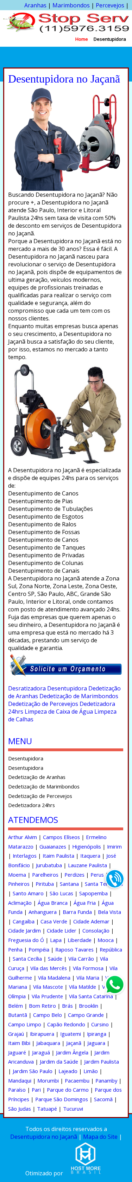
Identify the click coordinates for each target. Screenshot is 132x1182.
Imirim (114, 846)
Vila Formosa (88, 968)
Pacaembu (77, 1080)
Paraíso (17, 1089)
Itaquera (90, 855)
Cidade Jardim (24, 930)
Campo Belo (47, 1014)
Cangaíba (23, 921)
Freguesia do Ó (26, 939)
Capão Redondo (66, 1024)
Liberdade (80, 939)
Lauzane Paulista (87, 865)
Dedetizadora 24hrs (31, 804)
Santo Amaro (28, 893)
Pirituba (45, 883)
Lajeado (67, 1070)
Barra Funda (77, 911)
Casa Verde (53, 921)
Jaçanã (73, 1042)
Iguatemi (70, 1033)
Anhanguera (43, 911)
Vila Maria (87, 977)
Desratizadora (27, 688)
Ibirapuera (42, 1033)
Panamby (106, 1080)
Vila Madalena (54, 977)
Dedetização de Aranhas (36, 776)
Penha (15, 949)
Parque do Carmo (68, 1089)
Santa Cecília (27, 958)
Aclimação (20, 902)
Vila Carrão (81, 958)
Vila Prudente (47, 996)
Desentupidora (110, 39)
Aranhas (35, 5)
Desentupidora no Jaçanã (43, 1137)
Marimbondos (71, 5)
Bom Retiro (42, 1005)
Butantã (17, 1014)
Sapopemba (93, 893)
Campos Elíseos (61, 836)
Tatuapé (47, 1108)
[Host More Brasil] (85, 1173)
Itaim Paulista (58, 855)
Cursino (100, 1024)
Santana (69, 883)
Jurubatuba (49, 865)
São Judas (19, 1108)
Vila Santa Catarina (91, 996)
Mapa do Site (100, 1137)
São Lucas (61, 893)
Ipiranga (96, 1033)
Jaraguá (41, 1052)
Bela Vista (109, 911)
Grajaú (16, 1033)
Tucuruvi (73, 1108)
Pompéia (39, 949)
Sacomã (103, 1099)
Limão (90, 1070)
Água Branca (53, 902)
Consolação (95, 930)
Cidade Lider (61, 930)
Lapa (56, 939)
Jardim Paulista (101, 1061)
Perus (97, 874)
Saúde (55, 958)
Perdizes (74, 874)
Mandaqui (19, 1080)
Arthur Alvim (22, 836)
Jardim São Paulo (32, 1070)
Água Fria (85, 902)
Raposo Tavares (74, 949)
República (111, 949)
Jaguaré (17, 1052)
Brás (67, 1005)
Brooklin (88, 1005)
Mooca (106, 939)
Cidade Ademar (91, 921)
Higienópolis (86, 846)
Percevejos (110, 5)
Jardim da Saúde (59, 1061)
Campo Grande (86, 1014)
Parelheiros (45, 874)
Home (81, 39)
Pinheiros (19, 883)
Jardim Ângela (72, 1052)
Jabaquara (48, 1042)
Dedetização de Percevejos (43, 704)
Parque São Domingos (61, 1099)
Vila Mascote (48, 986)
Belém (15, 1005)
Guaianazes (52, 846)
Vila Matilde (82, 986)
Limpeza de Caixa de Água (59, 711)
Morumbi (48, 1080)
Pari (36, 1089)
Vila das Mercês (48, 968)
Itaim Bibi (19, 1042)
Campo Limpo (24, 1024)
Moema (17, 874)
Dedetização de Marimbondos (78, 696)
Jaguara (96, 1042)
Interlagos (25, 855)
